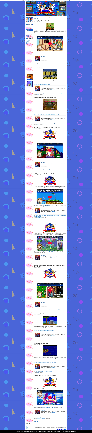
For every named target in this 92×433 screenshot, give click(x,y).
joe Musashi (40, 93)
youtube (40, 417)
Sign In (62, 0)
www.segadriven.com (44, 60)
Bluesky (30, 0)
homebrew (48, 215)
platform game (45, 93)
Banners (27, 34)
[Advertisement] (29, 59)
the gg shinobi (60, 93)
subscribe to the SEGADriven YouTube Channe (48, 407)
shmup (47, 371)
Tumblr (34, 0)
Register (65, 0)
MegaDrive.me (27, 426)
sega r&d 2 (53, 93)
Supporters (27, 36)
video (65, 169)
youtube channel (55, 63)
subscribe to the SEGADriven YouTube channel (49, 251)
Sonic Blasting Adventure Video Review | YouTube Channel (45, 173)
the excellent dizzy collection (60, 169)
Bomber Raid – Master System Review (41, 343)
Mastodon (41, 0)
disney (36, 63)
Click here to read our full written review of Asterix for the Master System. (44, 330)
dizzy (40, 169)
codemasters (37, 169)
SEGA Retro (27, 428)
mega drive (53, 309)
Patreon (44, 0)
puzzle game (51, 169)
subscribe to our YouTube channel (47, 205)
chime (36, 123)
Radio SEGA (27, 427)
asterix (37, 339)
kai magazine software (42, 309)
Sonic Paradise (27, 429)
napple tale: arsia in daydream (45, 123)
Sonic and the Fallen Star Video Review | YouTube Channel (45, 375)
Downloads (27, 35)
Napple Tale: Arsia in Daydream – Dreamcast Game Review (45, 97)
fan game (37, 215)
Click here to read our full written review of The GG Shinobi (42, 84)
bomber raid (37, 371)
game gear (39, 63)
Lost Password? (68, 0)
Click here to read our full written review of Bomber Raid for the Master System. (45, 362)
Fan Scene (38, 418)
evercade (37, 309)
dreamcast (39, 123)
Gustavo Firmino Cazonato (42, 215)
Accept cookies (74, 431)
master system (40, 339)
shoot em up (50, 371)
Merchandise (27, 42)
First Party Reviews (28, 39)
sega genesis (64, 309)
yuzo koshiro (64, 93)
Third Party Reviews (29, 40)
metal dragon (57, 309)
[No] (90, 431)
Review (38, 94)
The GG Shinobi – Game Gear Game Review (42, 66)
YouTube (36, 0)
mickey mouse (48, 63)
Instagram (39, 0)
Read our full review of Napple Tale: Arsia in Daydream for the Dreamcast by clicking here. (46, 114)
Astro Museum (27, 424)
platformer (48, 93)
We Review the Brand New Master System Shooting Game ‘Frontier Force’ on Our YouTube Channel (50, 220)
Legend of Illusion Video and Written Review (42, 20)
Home (27, 31)
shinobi (57, 93)
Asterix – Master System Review (40, 313)
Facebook (27, 0)
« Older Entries (36, 18)
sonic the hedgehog (55, 215)
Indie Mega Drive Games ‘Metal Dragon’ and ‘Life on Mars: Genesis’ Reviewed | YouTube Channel (50, 266)
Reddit (32, 0)
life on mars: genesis (49, 309)
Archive (27, 32)
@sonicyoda (53, 89)
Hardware (27, 41)
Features (27, 43)
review (51, 63)
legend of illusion (43, 63)
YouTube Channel (39, 217)
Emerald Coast (27, 425)
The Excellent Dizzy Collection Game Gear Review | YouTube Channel (47, 127)
